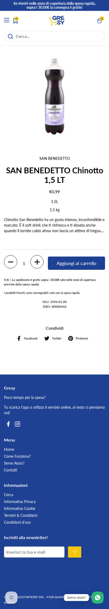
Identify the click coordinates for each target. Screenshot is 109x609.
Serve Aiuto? (14, 463)
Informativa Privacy (20, 501)
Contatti (10, 470)
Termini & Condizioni (20, 515)
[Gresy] (56, 20)
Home (9, 449)
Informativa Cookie (19, 508)
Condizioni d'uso (17, 522)
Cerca (8, 494)
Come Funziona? (17, 456)
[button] (99, 20)
